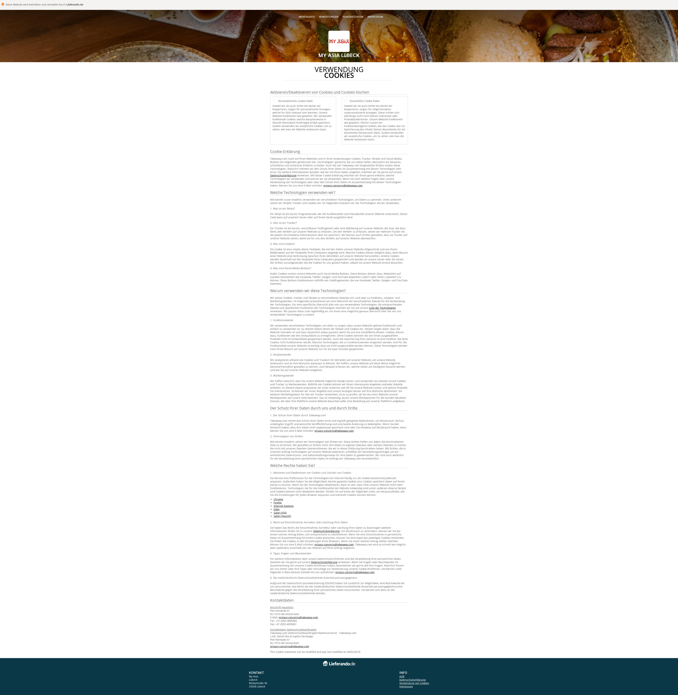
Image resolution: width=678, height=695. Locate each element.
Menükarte (307, 17)
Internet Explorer (284, 506)
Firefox (278, 502)
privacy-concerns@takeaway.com (342, 185)
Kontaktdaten (353, 17)
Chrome (278, 499)
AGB (401, 676)
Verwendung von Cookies (414, 683)
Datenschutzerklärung (283, 175)
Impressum (375, 17)
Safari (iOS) (280, 512)
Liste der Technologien (382, 308)
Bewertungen (328, 17)
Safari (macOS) (282, 516)
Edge (276, 509)
